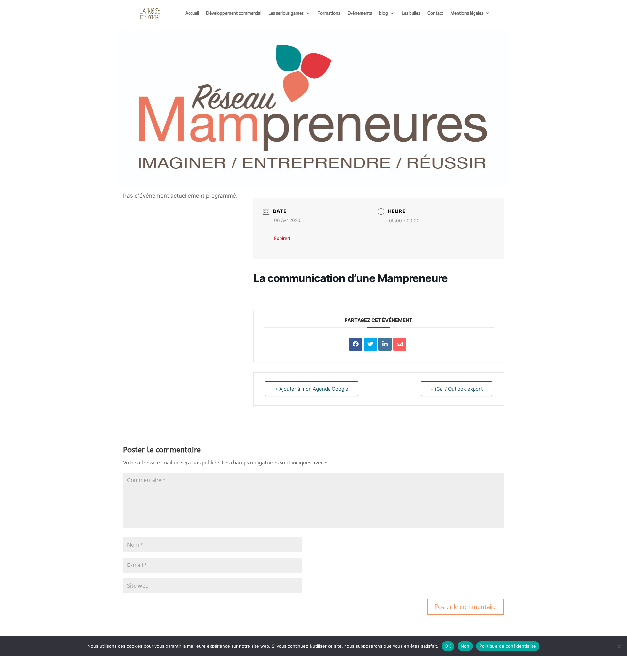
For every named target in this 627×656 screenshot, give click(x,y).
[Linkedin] (385, 344)
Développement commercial (233, 13)
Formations (328, 13)
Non (465, 645)
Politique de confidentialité (507, 645)
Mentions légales (466, 13)
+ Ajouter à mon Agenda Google (311, 389)
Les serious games (286, 13)
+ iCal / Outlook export (456, 389)
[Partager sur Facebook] (355, 344)
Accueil (192, 13)
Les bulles (411, 13)
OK (448, 645)
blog (383, 13)
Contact (435, 13)
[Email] (399, 344)
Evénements (359, 13)
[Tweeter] (370, 344)
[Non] (619, 646)
